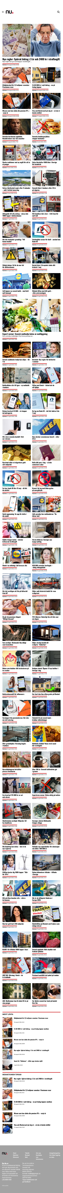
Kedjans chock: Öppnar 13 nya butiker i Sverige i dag (45, 669)
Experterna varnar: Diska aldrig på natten (46, 795)
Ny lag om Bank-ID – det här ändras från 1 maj (45, 412)
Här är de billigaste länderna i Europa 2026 (42, 899)
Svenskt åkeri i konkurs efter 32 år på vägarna (44, 189)
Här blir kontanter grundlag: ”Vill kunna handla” (13, 240)
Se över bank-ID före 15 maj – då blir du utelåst (14, 489)
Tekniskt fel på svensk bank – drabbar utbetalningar (42, 719)
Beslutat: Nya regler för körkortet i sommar (43, 360)
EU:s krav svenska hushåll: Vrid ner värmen (13, 438)
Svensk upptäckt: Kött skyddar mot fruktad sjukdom (44, 950)
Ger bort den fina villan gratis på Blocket (46, 694)
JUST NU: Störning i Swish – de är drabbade (12, 976)
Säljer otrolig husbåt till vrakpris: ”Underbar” (40, 643)
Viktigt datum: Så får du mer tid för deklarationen (13, 266)
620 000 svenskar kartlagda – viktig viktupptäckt (42, 566)
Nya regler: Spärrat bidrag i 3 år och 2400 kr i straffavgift (31, 59)
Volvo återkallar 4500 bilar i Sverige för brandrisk (44, 163)
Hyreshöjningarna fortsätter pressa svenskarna (11, 770)
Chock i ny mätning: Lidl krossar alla (14, 565)
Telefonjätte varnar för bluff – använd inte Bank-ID (46, 240)
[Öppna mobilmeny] (3, 12)
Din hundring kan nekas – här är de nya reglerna (14, 847)
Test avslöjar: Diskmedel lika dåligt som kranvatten (14, 643)
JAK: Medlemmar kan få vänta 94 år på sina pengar (15, 1002)
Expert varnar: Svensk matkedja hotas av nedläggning (24, 333)
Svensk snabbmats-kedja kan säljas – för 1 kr (16, 360)
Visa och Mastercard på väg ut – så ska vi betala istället (46, 112)
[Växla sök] (58, 12)
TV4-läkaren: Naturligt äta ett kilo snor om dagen (45, 618)
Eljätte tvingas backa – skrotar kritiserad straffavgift (12, 540)
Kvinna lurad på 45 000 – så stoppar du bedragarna (14, 412)
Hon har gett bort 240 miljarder (13, 924)
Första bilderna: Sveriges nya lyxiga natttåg (42, 540)
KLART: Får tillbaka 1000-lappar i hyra (15, 949)
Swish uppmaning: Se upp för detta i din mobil (14, 515)
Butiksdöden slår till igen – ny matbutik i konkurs (15, 386)
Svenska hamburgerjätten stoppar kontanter (40, 137)
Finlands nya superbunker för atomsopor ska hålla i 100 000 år (46, 847)
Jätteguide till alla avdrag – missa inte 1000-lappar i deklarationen (15, 214)
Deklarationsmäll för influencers (13, 694)
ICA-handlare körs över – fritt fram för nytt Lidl (45, 214)
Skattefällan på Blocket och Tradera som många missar (45, 925)
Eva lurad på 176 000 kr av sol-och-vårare (12, 796)
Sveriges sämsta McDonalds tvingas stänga (41, 822)
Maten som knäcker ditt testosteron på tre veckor (15, 669)
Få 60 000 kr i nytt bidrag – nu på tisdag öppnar (43, 86)
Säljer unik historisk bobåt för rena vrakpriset (44, 592)
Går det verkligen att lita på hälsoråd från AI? (14, 592)
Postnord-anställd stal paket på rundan (45, 975)
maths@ (31, 1173)
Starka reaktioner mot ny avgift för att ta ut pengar (16, 163)
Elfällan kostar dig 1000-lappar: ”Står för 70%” (15, 873)
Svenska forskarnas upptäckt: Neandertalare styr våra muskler (13, 137)
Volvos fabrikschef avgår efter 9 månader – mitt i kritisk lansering (16, 189)
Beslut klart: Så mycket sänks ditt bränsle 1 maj (43, 266)
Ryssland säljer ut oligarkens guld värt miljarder (14, 463)
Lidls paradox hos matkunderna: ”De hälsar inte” (44, 515)
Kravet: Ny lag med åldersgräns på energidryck (42, 489)
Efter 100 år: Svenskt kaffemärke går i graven (44, 770)
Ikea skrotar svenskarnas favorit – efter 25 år (45, 438)
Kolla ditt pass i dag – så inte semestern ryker (42, 463)
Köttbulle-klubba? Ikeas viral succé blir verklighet (44, 744)
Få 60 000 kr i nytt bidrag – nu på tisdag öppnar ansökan (33, 1102)
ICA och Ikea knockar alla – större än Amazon (14, 899)
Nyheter (4, 65)
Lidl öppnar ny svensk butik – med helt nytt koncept (15, 292)
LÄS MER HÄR (6, 1180)
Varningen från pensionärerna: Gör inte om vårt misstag (15, 719)
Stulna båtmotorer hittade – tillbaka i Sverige (44, 873)
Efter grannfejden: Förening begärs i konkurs (14, 744)
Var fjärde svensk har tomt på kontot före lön (44, 1002)
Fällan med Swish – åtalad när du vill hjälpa (43, 386)
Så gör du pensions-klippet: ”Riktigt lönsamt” (11, 618)
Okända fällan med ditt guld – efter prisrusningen (42, 292)
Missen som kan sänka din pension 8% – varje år (16, 112)
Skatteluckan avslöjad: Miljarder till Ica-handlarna (14, 822)
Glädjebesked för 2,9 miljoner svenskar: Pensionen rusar (16, 86)
